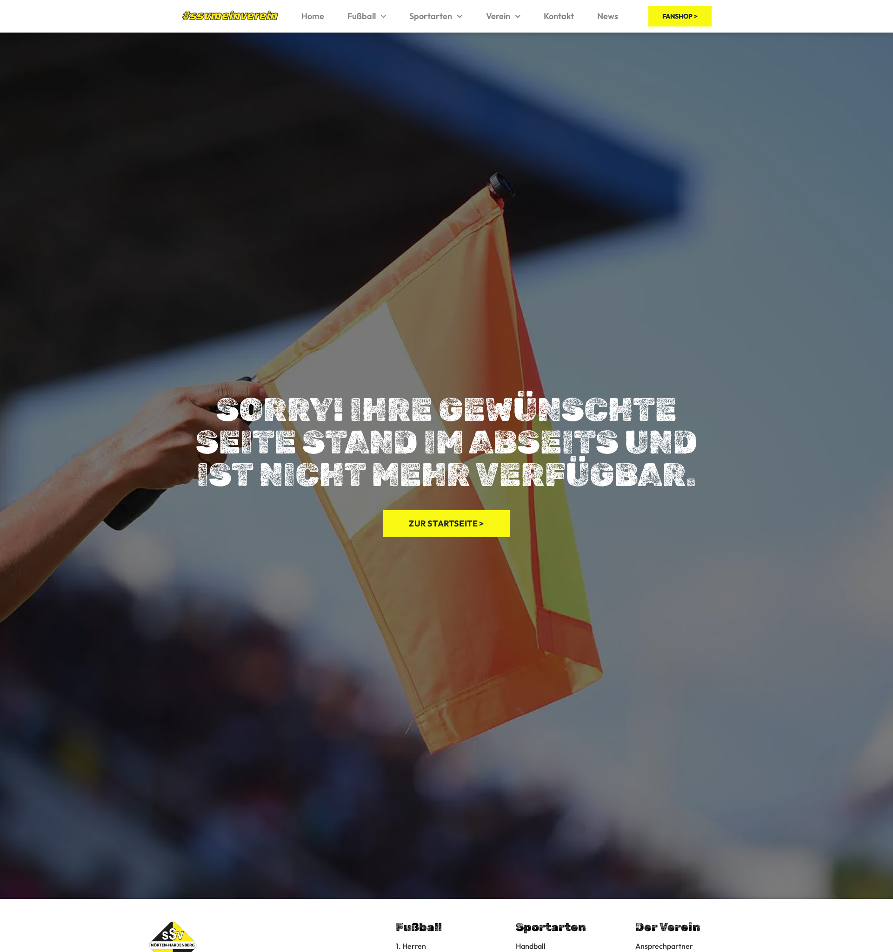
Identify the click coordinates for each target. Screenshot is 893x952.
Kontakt (559, 16)
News (607, 16)
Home (312, 16)
